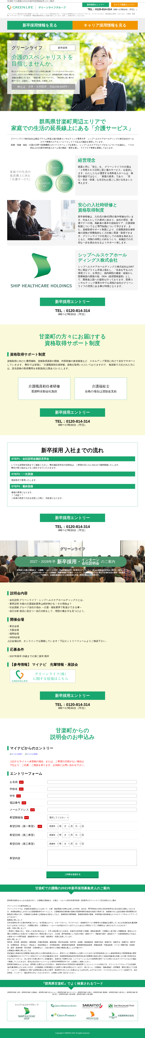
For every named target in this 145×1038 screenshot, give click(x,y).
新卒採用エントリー (72, 302)
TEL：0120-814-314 (113, 9)
